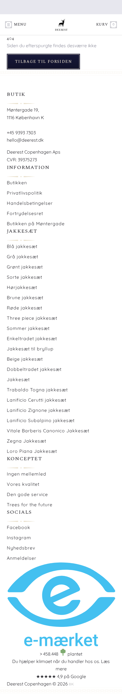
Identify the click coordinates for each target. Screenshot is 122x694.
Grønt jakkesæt (25, 267)
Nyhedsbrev (21, 548)
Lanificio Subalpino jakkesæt (41, 420)
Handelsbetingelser (30, 203)
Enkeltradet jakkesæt (32, 338)
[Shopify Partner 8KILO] (71, 684)
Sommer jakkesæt (28, 328)
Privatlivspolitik (25, 193)
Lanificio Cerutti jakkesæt (36, 400)
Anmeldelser (21, 558)
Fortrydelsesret (25, 213)
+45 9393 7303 (21, 132)
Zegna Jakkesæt (26, 441)
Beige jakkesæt (25, 359)
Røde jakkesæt (24, 308)
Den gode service (27, 494)
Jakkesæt (18, 379)
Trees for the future (29, 504)
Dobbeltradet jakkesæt (34, 369)
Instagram (19, 537)
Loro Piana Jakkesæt (32, 451)
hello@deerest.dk (25, 140)
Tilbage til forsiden (43, 62)
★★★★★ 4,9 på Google (61, 676)
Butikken (17, 182)
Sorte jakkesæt (24, 277)
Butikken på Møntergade (36, 223)
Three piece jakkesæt (32, 318)
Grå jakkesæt (22, 256)
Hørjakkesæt (22, 287)
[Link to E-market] (61, 645)
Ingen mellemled (26, 474)
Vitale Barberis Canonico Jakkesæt (48, 430)
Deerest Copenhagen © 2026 (37, 684)
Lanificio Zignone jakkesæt (38, 410)
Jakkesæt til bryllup (30, 349)
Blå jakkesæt (22, 246)
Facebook (18, 527)
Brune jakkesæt (25, 297)
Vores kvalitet (23, 484)
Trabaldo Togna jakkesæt (37, 390)
